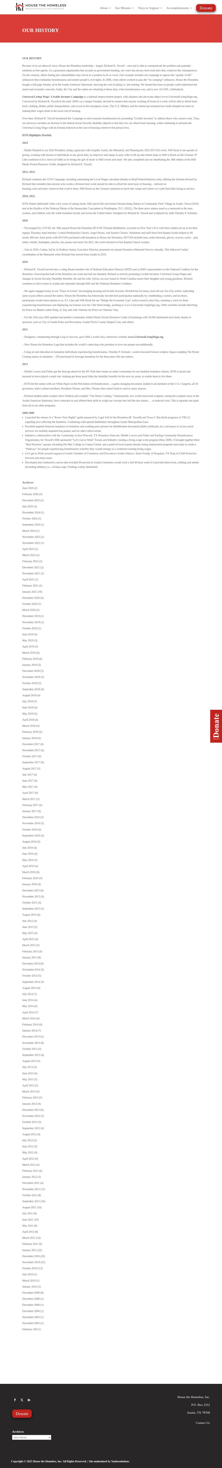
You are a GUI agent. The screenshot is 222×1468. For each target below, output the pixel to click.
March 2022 (29, 555)
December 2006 (31, 1304)
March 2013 (29, 1091)
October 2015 (29, 902)
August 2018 (29, 695)
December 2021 (31, 567)
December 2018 (31, 670)
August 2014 (29, 987)
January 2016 (29, 884)
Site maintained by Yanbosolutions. (109, 1461)
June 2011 (27, 1219)
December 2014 (31, 963)
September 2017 (31, 762)
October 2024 (29, 518)
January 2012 (29, 1176)
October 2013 (29, 1048)
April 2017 (28, 792)
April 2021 (28, 579)
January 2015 (29, 957)
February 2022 (30, 561)
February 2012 (30, 1170)
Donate (206, 8)
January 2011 (29, 1250)
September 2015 (31, 908)
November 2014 (31, 969)
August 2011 (29, 1207)
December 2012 (31, 1109)
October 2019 (29, 628)
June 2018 (27, 707)
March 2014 (29, 1018)
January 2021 (29, 591)
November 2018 (31, 676)
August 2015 (29, 914)
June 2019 (27, 634)
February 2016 (30, 878)
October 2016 (29, 829)
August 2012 (29, 1134)
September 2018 (31, 689)
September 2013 (31, 1054)
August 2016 (29, 841)
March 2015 (29, 945)
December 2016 (31, 817)
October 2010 (29, 1268)
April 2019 (28, 646)
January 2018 (29, 738)
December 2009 (31, 1292)
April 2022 (28, 549)
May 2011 (27, 1225)
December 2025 (31, 500)
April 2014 (28, 1012)
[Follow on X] (22, 1400)
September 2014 (31, 981)
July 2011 (27, 1213)
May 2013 (27, 1079)
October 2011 (29, 1195)
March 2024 (29, 530)
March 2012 (29, 1164)
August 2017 (29, 768)
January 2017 (29, 811)
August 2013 (29, 1061)
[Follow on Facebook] (15, 1400)
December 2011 (31, 1182)
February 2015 (30, 951)
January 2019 (29, 664)
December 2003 (31, 1317)
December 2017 (31, 744)
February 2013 (30, 1097)
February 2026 (30, 494)
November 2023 (31, 536)
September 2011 (31, 1201)
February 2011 (30, 1243)
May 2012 (27, 1152)
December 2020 (31, 597)
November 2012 (31, 1115)
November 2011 (31, 1189)
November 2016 (31, 823)
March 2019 (29, 652)
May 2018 (27, 713)
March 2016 (29, 872)
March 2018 (29, 725)
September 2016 (31, 835)
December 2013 (31, 1036)
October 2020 (29, 603)
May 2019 (27, 640)
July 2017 (27, 774)
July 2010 (27, 1274)
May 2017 (27, 786)
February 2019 (30, 658)
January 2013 (29, 1103)
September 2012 (31, 1128)
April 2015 (28, 939)
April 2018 (28, 719)
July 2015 (27, 920)
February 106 (29, 1329)
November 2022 (31, 542)
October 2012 (29, 1121)
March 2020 (29, 609)
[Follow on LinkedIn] (29, 1400)
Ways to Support (148, 8)
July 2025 (27, 506)
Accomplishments (177, 8)
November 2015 (31, 896)
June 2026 (27, 488)
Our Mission (123, 8)
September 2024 (31, 524)
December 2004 (31, 1311)
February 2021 (30, 585)
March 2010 (29, 1280)
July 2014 (27, 994)
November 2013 (31, 1042)
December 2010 (31, 1256)
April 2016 (28, 866)
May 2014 (27, 1006)
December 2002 (31, 1323)
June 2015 (27, 927)
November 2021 (31, 573)
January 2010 (29, 1286)
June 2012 (27, 1146)
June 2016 (27, 853)
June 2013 (27, 1073)
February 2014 (30, 1024)
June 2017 (27, 780)
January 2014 (29, 1030)
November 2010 (31, 1262)
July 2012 (27, 1140)
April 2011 (28, 1231)
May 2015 (27, 933)
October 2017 (29, 756)
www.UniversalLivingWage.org (145, 336)
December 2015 (31, 890)
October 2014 (29, 975)
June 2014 (27, 1000)
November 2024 (31, 512)
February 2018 (30, 731)
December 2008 (31, 1298)
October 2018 (29, 683)
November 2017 (31, 750)
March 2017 (29, 799)
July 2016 (27, 847)
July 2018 (27, 701)
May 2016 (27, 859)
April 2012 (28, 1158)
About (104, 8)
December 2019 (31, 616)
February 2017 (30, 805)
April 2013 (28, 1085)
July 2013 (27, 1067)
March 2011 (28, 1237)
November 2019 (31, 622)
